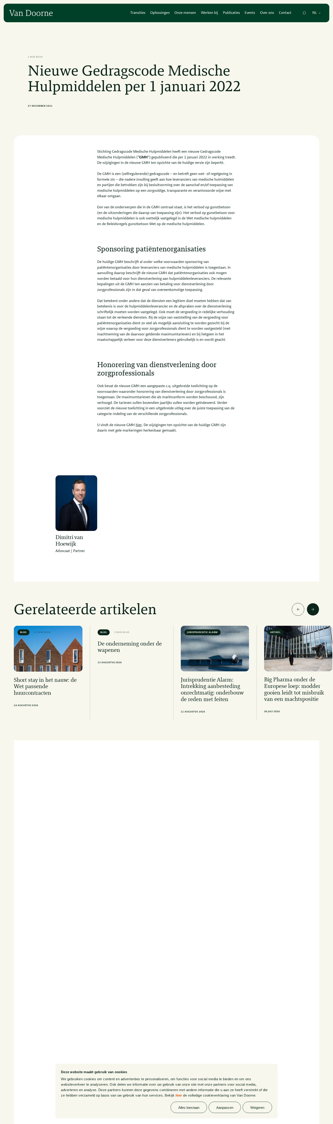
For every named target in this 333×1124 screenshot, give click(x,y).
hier (179, 1095)
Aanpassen (224, 1107)
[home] (31, 13)
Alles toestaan (188, 1107)
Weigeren (257, 1107)
